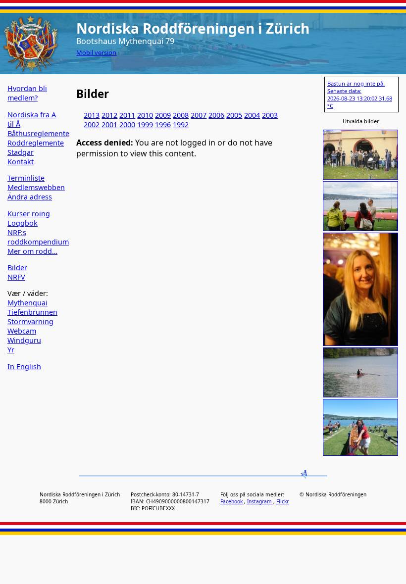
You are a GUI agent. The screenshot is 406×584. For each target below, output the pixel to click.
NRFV (16, 277)
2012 (109, 115)
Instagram (260, 501)
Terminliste (26, 178)
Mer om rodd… (32, 251)
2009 (163, 115)
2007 (198, 115)
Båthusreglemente (38, 133)
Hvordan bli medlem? (27, 93)
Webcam (21, 331)
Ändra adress (29, 196)
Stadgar (20, 152)
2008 (181, 115)
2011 (127, 115)
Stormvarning (30, 321)
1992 (181, 124)
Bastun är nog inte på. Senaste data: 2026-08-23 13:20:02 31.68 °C (359, 94)
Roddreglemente (35, 142)
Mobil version (96, 52)
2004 (252, 115)
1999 (145, 124)
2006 (216, 115)
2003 (270, 115)
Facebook (232, 501)
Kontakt (20, 161)
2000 (127, 124)
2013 (92, 115)
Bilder (17, 267)
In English (24, 366)
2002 (92, 124)
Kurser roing (28, 213)
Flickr (282, 501)
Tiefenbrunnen (32, 312)
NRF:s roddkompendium (38, 237)
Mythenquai (27, 302)
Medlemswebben (36, 187)
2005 (234, 115)
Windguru (24, 340)
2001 (109, 124)
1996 (163, 124)
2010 (145, 115)
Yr (10, 349)
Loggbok (22, 223)
